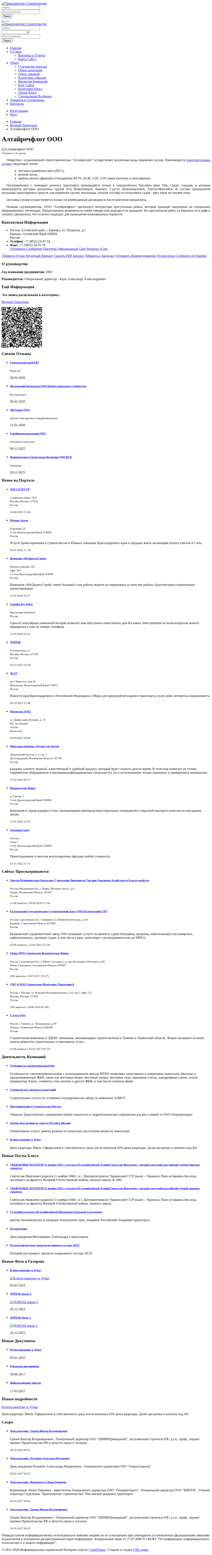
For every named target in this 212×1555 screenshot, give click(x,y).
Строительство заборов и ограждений (33, 1089)
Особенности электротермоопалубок (32, 1065)
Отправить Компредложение (135, 256)
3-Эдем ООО (17, 1015)
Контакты (17, 104)
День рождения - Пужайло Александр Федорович (40, 1458)
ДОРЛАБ (15, 642)
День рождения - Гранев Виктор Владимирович (38, 1431)
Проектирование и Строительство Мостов (35, 1106)
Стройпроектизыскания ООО (28, 433)
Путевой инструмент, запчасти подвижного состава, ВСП (44, 1245)
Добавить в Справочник (27, 100)
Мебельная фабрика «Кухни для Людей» (35, 746)
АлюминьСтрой (19, 830)
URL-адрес (141, 1549)
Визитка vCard (97, 249)
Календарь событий (32, 77)
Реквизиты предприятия (24, 1366)
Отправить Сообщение (26, 249)
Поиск (7, 16)
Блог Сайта (26, 85)
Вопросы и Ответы (31, 55)
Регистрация (19, 111)
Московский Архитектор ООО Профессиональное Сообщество (48, 386)
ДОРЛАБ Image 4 (20, 1293)
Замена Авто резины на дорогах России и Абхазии (40, 1123)
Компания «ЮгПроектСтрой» (28, 558)
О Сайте (16, 51)
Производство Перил (22, 788)
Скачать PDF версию (69, 256)
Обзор (14, 63)
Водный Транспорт (15, 302)
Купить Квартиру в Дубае (25, 1349)
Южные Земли (19, 520)
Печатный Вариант (39, 256)
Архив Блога (27, 92)
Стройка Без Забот (21, 604)
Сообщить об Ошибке (191, 256)
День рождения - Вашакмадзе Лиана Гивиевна (38, 1482)
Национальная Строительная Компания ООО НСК (41, 457)
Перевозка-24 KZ (20, 711)
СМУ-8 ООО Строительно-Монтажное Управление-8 (42, 984)
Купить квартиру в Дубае (25, 1139)
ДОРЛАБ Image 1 (20, 1317)
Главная (15, 48)
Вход (13, 114)
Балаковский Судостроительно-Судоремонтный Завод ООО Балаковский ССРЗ (58, 911)
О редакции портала (32, 66)
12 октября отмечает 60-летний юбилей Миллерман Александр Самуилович (56, 1211)
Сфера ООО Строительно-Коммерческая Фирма (39, 953)
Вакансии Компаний (33, 81)
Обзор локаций (29, 74)
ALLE (13, 673)
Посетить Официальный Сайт (64, 249)
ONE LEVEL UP (20, 489)
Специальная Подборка (35, 96)
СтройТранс (97, 1549)
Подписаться (166, 256)
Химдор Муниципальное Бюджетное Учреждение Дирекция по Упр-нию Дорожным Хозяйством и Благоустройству (79, 880)
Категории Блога (30, 89)
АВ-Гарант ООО (20, 409)
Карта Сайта (27, 59)
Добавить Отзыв (13, 256)
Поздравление (18, 1228)
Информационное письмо (25, 1382)
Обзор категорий (30, 70)
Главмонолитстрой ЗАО (24, 362)
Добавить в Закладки (99, 256)
